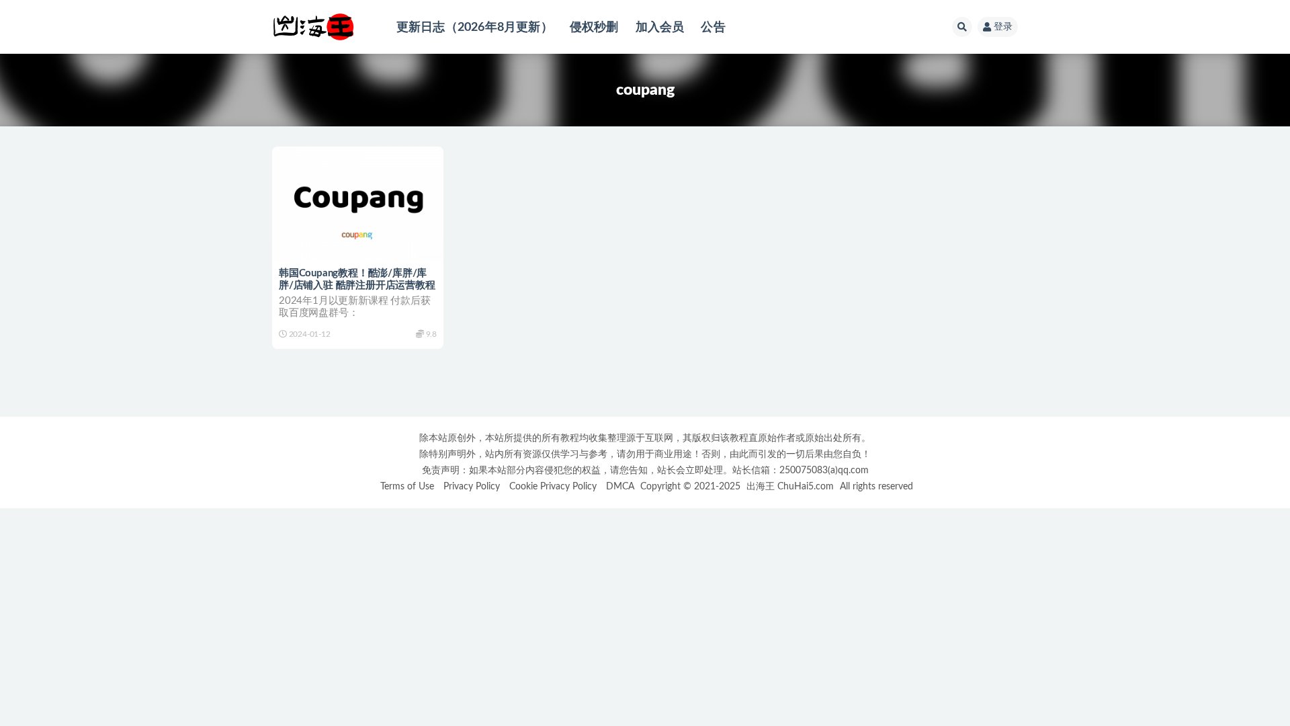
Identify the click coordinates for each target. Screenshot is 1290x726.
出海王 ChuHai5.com (790, 486)
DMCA (620, 486)
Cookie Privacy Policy (553, 486)
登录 (1003, 27)
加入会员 (660, 27)
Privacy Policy (471, 486)
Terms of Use (407, 486)
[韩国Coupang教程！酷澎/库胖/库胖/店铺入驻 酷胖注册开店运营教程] (357, 204)
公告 (713, 27)
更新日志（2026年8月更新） (474, 27)
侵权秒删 (594, 27)
